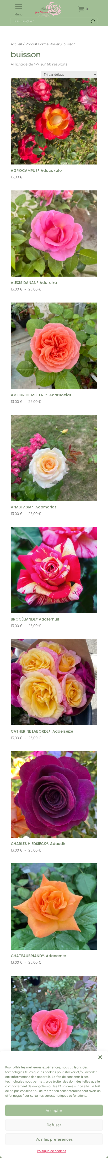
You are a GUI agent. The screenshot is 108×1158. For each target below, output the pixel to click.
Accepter (54, 1110)
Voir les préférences (54, 1139)
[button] (100, 1057)
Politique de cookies (51, 1151)
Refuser (54, 1124)
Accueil (16, 44)
